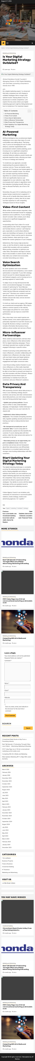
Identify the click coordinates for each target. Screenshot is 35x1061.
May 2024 (5, 833)
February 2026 (6, 772)
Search (6, 723)
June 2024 (5, 830)
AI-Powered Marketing (12, 113)
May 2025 (5, 798)
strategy (26, 508)
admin (13, 69)
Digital (8, 508)
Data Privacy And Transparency (14, 122)
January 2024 (6, 844)
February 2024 (6, 842)
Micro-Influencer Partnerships (14, 120)
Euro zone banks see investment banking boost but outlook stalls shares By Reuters (10, 517)
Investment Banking (8, 866)
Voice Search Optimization (13, 118)
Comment (7, 660)
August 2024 (6, 824)
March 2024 (5, 839)
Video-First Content (11, 116)
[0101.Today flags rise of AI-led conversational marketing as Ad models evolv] (17, 582)
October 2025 (6, 784)
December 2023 (6, 847)
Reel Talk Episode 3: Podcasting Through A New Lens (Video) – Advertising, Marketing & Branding (16, 561)
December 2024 (6, 813)
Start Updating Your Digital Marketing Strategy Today (16, 125)
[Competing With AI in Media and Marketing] (17, 621)
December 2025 (6, 778)
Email (6, 690)
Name (6, 683)
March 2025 (5, 804)
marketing (13, 508)
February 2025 (6, 807)
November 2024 (7, 816)
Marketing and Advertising (9, 53)
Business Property (7, 861)
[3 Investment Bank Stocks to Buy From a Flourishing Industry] (17, 911)
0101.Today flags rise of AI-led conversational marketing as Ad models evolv (17, 601)
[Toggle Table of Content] (28, 111)
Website (7, 697)
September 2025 (7, 787)
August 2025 (6, 789)
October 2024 (6, 818)
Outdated (19, 508)
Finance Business (7, 864)
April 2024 (5, 836)
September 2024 (7, 821)
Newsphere (26, 1057)
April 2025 (5, 801)
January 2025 (6, 810)
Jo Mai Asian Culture (8, 883)
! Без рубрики (6, 858)
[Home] (3, 43)
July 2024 (5, 827)
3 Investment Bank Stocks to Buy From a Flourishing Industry (17, 929)
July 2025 (5, 792)
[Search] (32, 43)
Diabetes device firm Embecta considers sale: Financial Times (25, 515)
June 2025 (5, 795)
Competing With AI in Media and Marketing (14, 754)
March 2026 (5, 769)
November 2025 (7, 781)
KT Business (6, 869)
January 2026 (6, 775)
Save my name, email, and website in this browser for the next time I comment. (16, 709)
